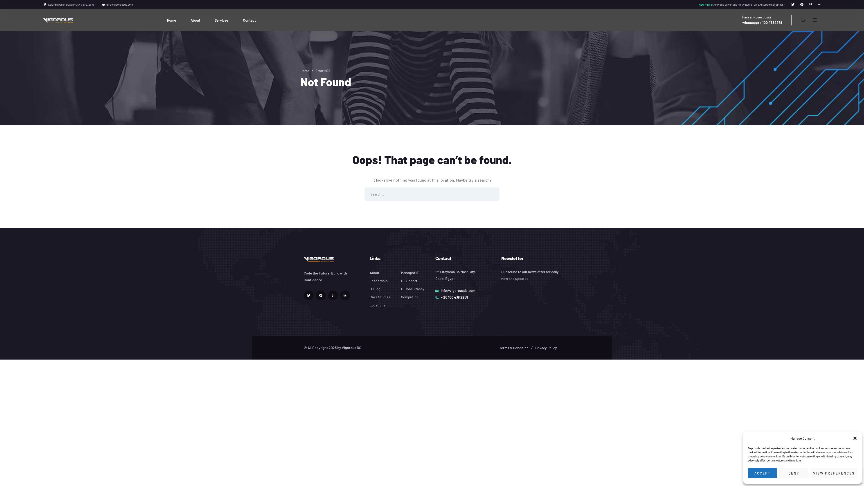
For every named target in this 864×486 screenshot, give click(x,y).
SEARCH (493, 194)
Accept (762, 473)
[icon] (792, 4)
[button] (855, 438)
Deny (793, 473)
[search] (803, 20)
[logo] (58, 20)
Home (305, 70)
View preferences (834, 473)
